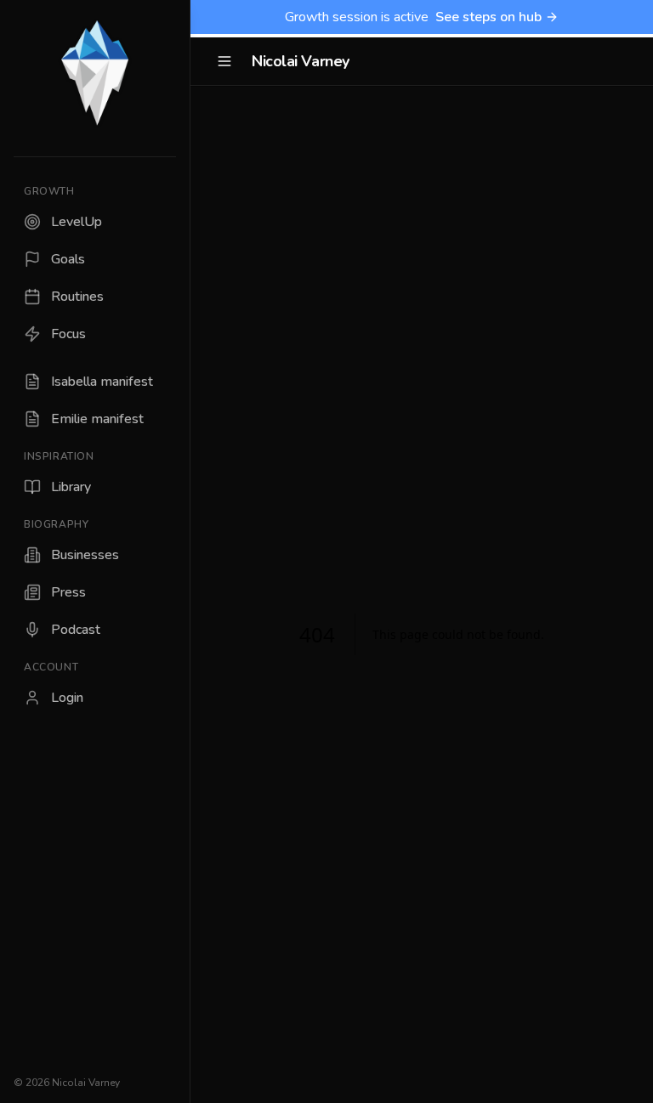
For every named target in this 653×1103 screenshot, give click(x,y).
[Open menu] (224, 61)
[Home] (95, 74)
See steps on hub (488, 17)
